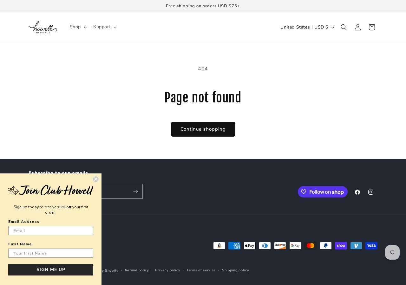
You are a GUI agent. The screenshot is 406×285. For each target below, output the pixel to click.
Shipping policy (235, 270)
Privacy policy (167, 270)
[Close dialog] (96, 179)
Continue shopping (203, 129)
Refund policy (137, 270)
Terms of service (201, 270)
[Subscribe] (135, 191)
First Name (20, 244)
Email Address (24, 221)
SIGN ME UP (50, 270)
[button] (77, 27)
